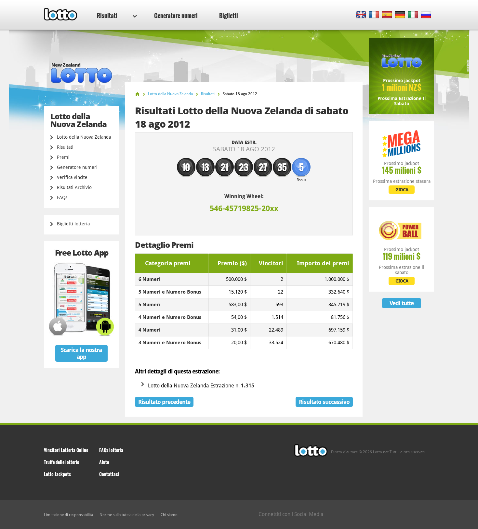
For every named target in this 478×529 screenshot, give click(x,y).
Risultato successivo (324, 401)
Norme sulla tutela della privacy (127, 514)
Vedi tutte (402, 303)
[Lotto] (137, 94)
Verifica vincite (72, 177)
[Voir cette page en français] (374, 15)
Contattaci (109, 474)
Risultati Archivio (74, 187)
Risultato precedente (164, 401)
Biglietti (228, 15)
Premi (63, 157)
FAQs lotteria (111, 450)
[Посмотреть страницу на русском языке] (426, 15)
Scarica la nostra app (81, 353)
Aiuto (104, 462)
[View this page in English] (361, 15)
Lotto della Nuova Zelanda (84, 137)
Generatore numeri (176, 15)
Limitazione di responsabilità (68, 514)
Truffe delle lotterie (61, 462)
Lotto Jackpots (57, 474)
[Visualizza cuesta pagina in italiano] (413, 15)
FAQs (62, 197)
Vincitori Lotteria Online (66, 450)
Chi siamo (169, 514)
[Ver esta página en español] (387, 15)
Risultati (107, 15)
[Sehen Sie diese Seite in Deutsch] (400, 15)
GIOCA (401, 189)
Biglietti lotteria (73, 223)
